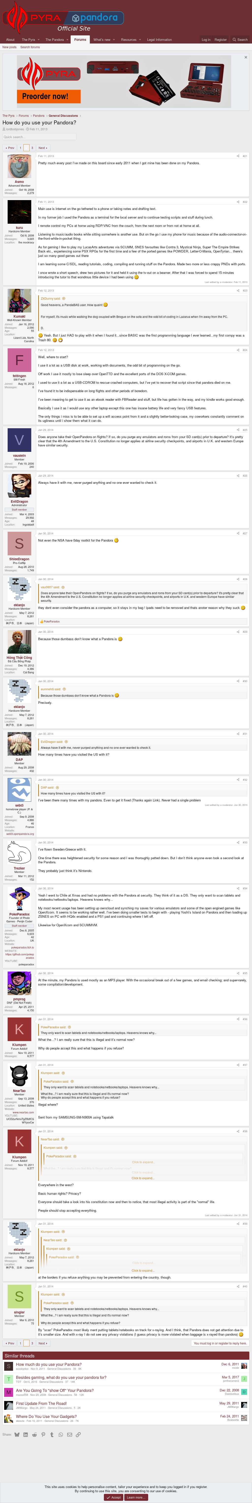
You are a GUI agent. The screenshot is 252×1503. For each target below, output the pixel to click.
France (30, 827)
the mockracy (26, 242)
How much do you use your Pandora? (49, 1364)
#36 (245, 1019)
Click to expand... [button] (143, 1178)
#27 (245, 533)
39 (74, 1368)
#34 (245, 888)
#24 (245, 350)
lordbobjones (15, 129)
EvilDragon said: (52, 741)
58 (75, 1395)
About (10, 39)
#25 (245, 430)
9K (79, 1368)
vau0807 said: (50, 587)
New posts (9, 47)
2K (79, 1408)
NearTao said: (50, 1139)
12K (81, 1395)
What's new (102, 39)
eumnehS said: (51, 689)
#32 (245, 779)
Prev (11, 148)
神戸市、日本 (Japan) (20, 623)
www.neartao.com (23, 1112)
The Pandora (55, 39)
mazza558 (22, 1395)
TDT (18, 1382)
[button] (38, 39)
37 (66, 1382)
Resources (129, 39)
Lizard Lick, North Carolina (24, 339)
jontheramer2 (231, 1381)
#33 (245, 842)
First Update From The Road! (41, 1403)
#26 (245, 475)
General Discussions (59, 1368)
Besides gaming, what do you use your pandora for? (61, 1377)
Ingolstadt (28, 524)
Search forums (30, 47)
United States (26, 1105)
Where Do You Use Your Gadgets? (46, 1416)
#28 (245, 579)
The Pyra (28, 39)
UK (32, 940)
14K (72, 1382)
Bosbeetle (233, 1420)
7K (77, 1421)
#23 (245, 290)
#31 (245, 734)
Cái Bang (28, 672)
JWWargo (22, 1408)
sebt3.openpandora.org (20, 834)
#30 (245, 681)
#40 (245, 1286)
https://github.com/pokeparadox (19, 955)
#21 (245, 156)
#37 (245, 1065)
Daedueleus (232, 1394)
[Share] (238, 156)
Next (42, 148)
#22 (245, 202)
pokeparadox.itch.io (22, 947)
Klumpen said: (50, 1073)
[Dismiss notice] (245, 57)
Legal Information (159, 39)
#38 (245, 1131)
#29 (245, 632)
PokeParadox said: (53, 1027)
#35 (245, 973)
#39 (245, 1223)
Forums (80, 39)
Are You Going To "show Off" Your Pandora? (55, 1390)
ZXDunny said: (51, 298)
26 (71, 1421)
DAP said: (47, 787)
